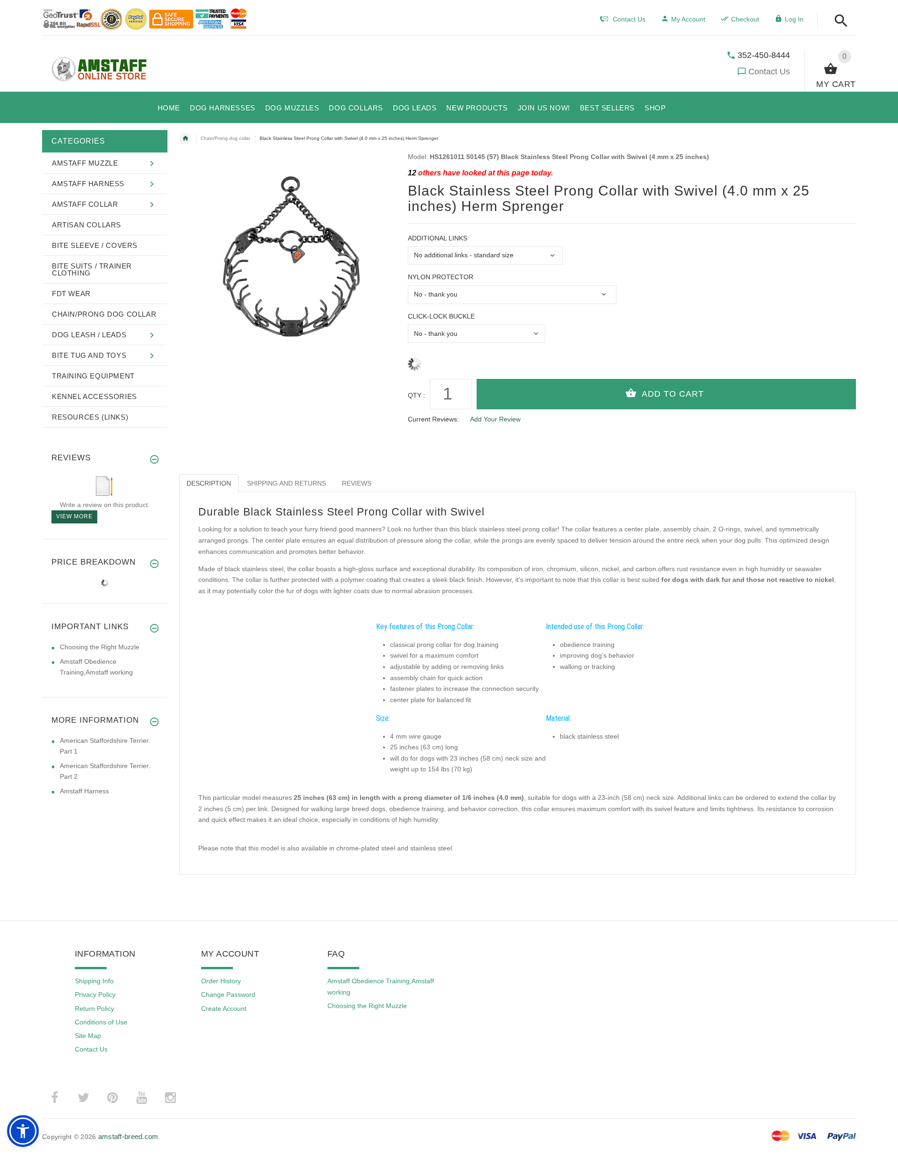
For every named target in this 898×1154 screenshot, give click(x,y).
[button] (838, 21)
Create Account (223, 1008)
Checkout (745, 19)
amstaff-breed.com (128, 1136)
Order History (221, 981)
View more (74, 516)
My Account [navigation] (688, 19)
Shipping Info (94, 981)
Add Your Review (495, 419)
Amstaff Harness (84, 791)
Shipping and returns (286, 483)
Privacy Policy (95, 994)
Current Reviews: (433, 419)
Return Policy (94, 1008)
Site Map (88, 1035)
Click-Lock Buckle (441, 316)
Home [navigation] (185, 138)
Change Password (228, 994)
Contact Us (769, 71)
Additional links (437, 238)
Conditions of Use (101, 1022)
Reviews (356, 483)
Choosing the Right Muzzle (99, 647)
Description (209, 483)
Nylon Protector (440, 277)
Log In (794, 19)
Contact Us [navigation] (629, 19)
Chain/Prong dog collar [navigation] (225, 138)
